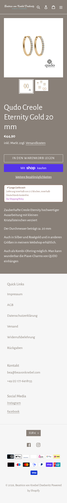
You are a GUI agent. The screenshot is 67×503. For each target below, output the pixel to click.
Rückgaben (15, 348)
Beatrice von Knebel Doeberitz (33, 485)
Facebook (13, 411)
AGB (10, 305)
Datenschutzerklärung (22, 315)
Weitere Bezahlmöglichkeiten (33, 177)
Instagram (14, 403)
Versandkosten (36, 143)
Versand (12, 326)
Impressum (15, 294)
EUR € (32, 433)
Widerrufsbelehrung (21, 337)
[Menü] (61, 7)
